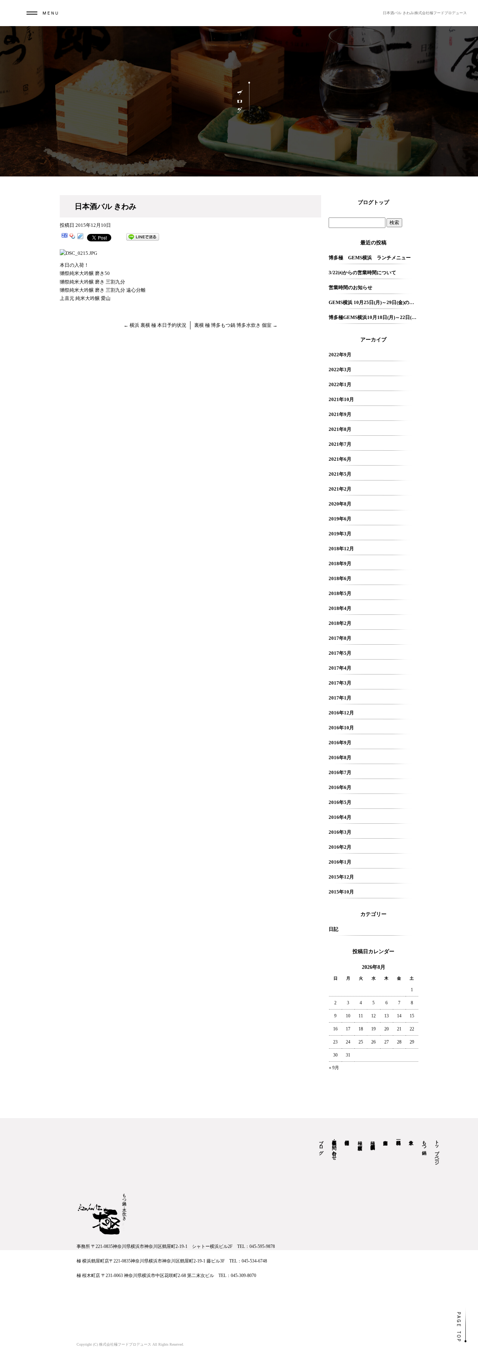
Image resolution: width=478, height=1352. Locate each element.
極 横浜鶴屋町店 (372, 1139)
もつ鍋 (424, 1142)
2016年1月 (340, 862)
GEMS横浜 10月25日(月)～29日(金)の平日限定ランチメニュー (373, 302)
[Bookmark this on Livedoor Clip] (80, 237)
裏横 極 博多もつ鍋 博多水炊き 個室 (235, 325)
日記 (333, 929)
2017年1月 (340, 698)
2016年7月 (340, 772)
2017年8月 (340, 638)
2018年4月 (340, 608)
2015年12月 (341, 877)
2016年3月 (340, 832)
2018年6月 (340, 578)
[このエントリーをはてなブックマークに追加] (65, 237)
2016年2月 (340, 847)
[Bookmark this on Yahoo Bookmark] (72, 237)
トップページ (437, 1150)
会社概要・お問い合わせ (334, 1147)
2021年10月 (341, 399)
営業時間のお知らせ (350, 287)
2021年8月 (340, 429)
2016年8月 (340, 757)
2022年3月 (340, 369)
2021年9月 (340, 414)
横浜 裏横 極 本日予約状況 (155, 325)
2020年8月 (340, 504)
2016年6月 (340, 787)
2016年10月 (341, 727)
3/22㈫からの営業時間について (362, 272)
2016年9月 (340, 742)
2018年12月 (341, 548)
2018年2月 (340, 623)
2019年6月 (340, 519)
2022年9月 (340, 354)
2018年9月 (340, 563)
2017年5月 (340, 653)
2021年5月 (340, 474)
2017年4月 (340, 668)
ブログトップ (373, 202)
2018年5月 (340, 593)
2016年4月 (340, 817)
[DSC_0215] (78, 253)
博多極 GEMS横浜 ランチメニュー (370, 257)
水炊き (411, 1139)
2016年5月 (340, 802)
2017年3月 (340, 683)
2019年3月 (340, 533)
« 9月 (334, 1067)
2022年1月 (340, 384)
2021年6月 (340, 459)
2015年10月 (341, 892)
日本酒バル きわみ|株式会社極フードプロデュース (425, 13)
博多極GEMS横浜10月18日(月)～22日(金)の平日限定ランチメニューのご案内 (373, 317)
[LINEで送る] (142, 237)
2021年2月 (340, 489)
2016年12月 (341, 713)
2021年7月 (340, 444)
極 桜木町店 (360, 1139)
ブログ (321, 1145)
